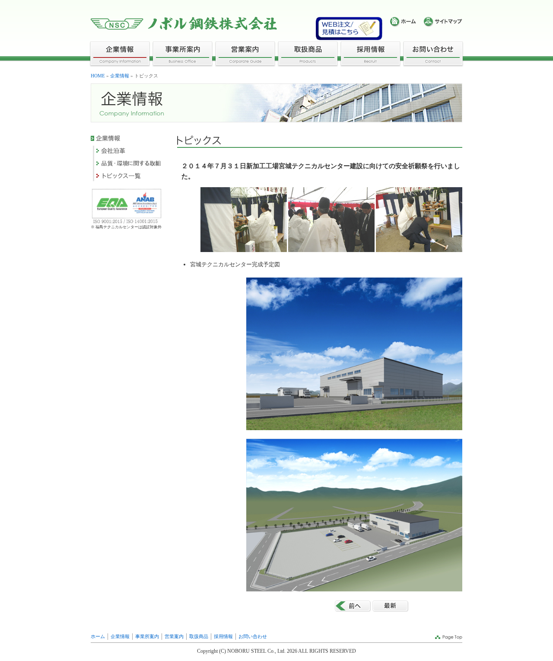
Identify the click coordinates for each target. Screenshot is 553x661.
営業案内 (174, 636)
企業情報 (119, 75)
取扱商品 (198, 636)
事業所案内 (147, 636)
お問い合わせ (252, 636)
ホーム (98, 636)
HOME (98, 75)
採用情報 (223, 636)
